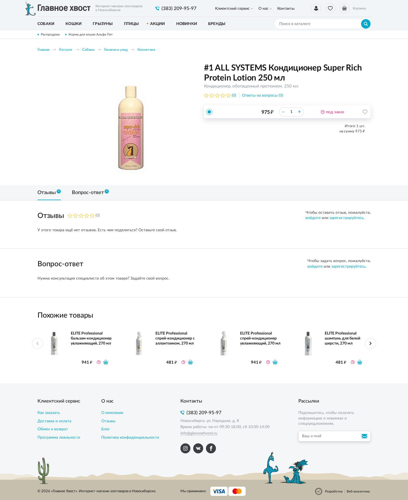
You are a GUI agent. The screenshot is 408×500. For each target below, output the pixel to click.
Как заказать (48, 413)
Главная (43, 50)
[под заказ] (106, 362)
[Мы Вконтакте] (198, 448)
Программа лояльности (58, 437)
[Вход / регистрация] (316, 8)
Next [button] (370, 343)
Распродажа (50, 34)
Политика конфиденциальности (130, 437)
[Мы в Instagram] (185, 448)
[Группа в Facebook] (211, 448)
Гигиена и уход (116, 50)
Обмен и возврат (52, 429)
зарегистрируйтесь (346, 218)
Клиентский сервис (232, 9)
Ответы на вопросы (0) (262, 95)
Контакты (285, 9)
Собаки (88, 50)
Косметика (146, 50)
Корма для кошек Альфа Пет (91, 34)
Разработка (333, 491)
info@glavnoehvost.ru (198, 433)
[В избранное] (365, 112)
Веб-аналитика (358, 491)
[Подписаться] (365, 436)
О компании (112, 413)
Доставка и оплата (54, 421)
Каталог (65, 50)
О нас (263, 9)
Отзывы (108, 421)
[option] (130, 120)
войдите (313, 218)
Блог (105, 429)
